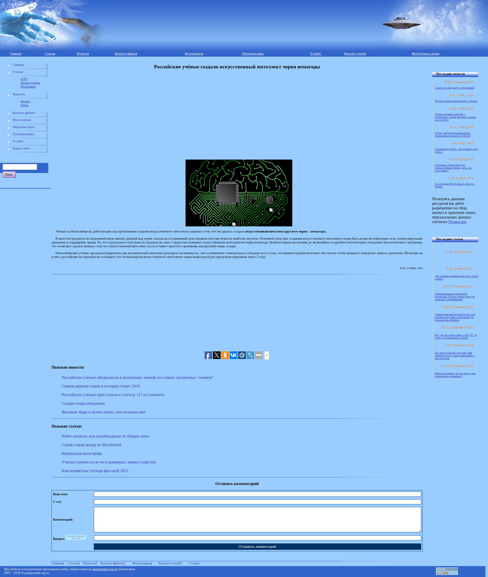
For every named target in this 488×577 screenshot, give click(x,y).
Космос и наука (30, 83)
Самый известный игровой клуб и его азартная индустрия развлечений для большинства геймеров (455, 317)
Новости (83, 53)
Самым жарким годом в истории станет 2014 (101, 386)
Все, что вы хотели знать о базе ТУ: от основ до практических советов (456, 336)
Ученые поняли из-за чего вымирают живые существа (109, 462)
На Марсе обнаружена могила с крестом (456, 101)
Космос (25, 101)
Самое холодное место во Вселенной (454, 87)
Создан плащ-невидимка (83, 403)
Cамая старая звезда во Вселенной (91, 445)
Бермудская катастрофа (82, 453)
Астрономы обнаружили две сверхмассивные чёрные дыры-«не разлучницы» (453, 168)
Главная (15, 53)
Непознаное (28, 86)
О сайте (315, 53)
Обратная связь (253, 53)
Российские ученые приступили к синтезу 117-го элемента (113, 395)
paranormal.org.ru (105, 569)
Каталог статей (355, 53)
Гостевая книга (23, 134)
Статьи (50, 53)
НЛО (24, 79)
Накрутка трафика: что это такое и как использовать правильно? (455, 375)
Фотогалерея (194, 53)
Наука (24, 105)
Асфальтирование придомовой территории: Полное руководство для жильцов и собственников (455, 296)
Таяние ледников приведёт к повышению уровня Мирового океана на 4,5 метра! (455, 117)
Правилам (457, 222)
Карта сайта (21, 148)
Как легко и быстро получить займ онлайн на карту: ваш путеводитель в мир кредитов (455, 355)
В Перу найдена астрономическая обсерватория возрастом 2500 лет (452, 134)
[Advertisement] (165, 111)
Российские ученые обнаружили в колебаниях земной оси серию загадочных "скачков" (138, 377)
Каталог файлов (126, 53)
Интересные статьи (425, 53)
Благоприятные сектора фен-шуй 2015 (95, 471)
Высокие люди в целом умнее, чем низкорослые (103, 412)
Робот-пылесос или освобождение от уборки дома (105, 436)
